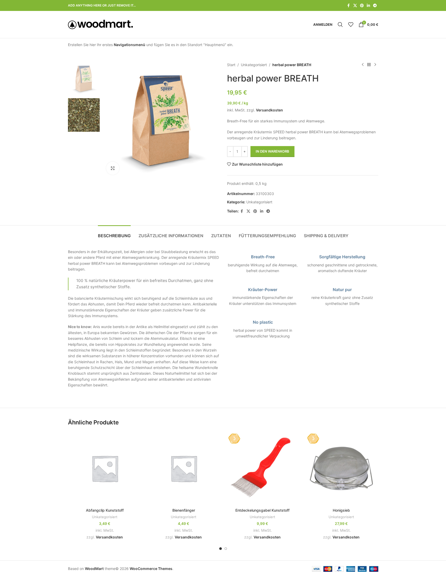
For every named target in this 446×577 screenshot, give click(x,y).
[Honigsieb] (341, 468)
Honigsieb (341, 510)
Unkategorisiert (254, 64)
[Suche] (340, 24)
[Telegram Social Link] (375, 5)
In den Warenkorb (272, 151)
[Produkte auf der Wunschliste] (351, 24)
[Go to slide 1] (220, 548)
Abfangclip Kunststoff (105, 510)
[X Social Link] (355, 5)
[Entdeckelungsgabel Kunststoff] (262, 468)
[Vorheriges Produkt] (363, 65)
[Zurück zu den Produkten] (369, 65)
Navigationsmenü (129, 44)
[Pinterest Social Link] (362, 5)
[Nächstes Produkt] (375, 65)
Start (231, 64)
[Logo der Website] (100, 24)
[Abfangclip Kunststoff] (105, 468)
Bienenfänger (183, 510)
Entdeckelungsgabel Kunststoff (262, 510)
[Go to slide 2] (225, 548)
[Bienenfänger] (184, 468)
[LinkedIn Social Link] (368, 5)
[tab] (114, 233)
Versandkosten (269, 110)
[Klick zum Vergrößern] (112, 168)
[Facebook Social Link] (349, 5)
